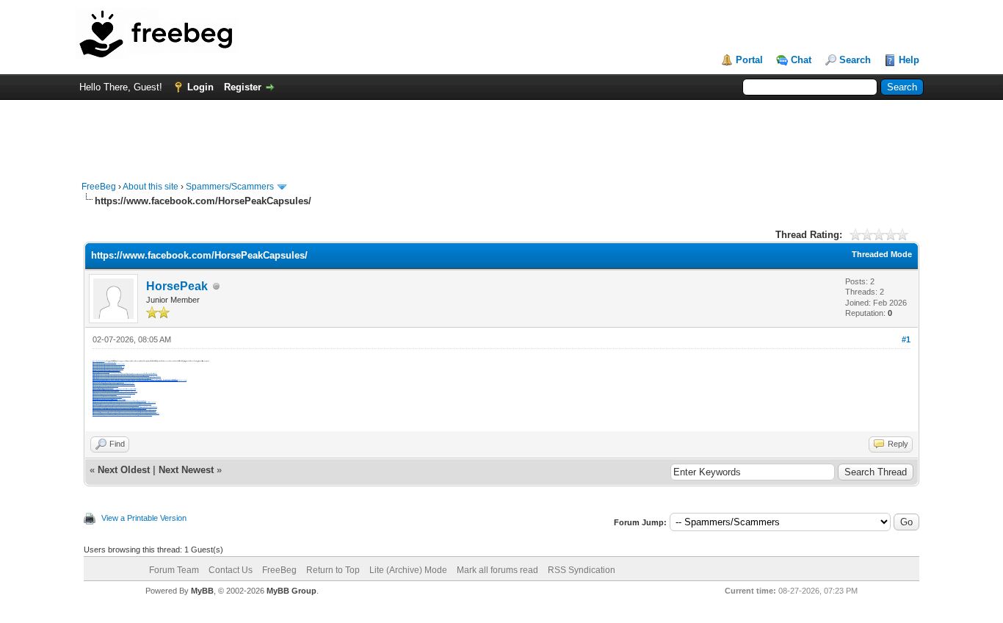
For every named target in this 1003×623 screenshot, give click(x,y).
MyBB (202, 590)
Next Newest (186, 469)
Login (200, 87)
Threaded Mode (882, 254)
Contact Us (231, 570)
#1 (906, 339)
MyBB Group (291, 590)
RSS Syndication (581, 570)
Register (242, 87)
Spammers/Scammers (230, 186)
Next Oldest (124, 469)
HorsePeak (177, 286)
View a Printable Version (144, 518)
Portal (749, 59)
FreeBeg (99, 186)
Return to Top (333, 570)
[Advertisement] (501, 133)
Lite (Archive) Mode (408, 570)
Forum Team (174, 570)
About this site (150, 186)
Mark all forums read (497, 570)
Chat (801, 59)
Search (855, 59)
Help (909, 59)
